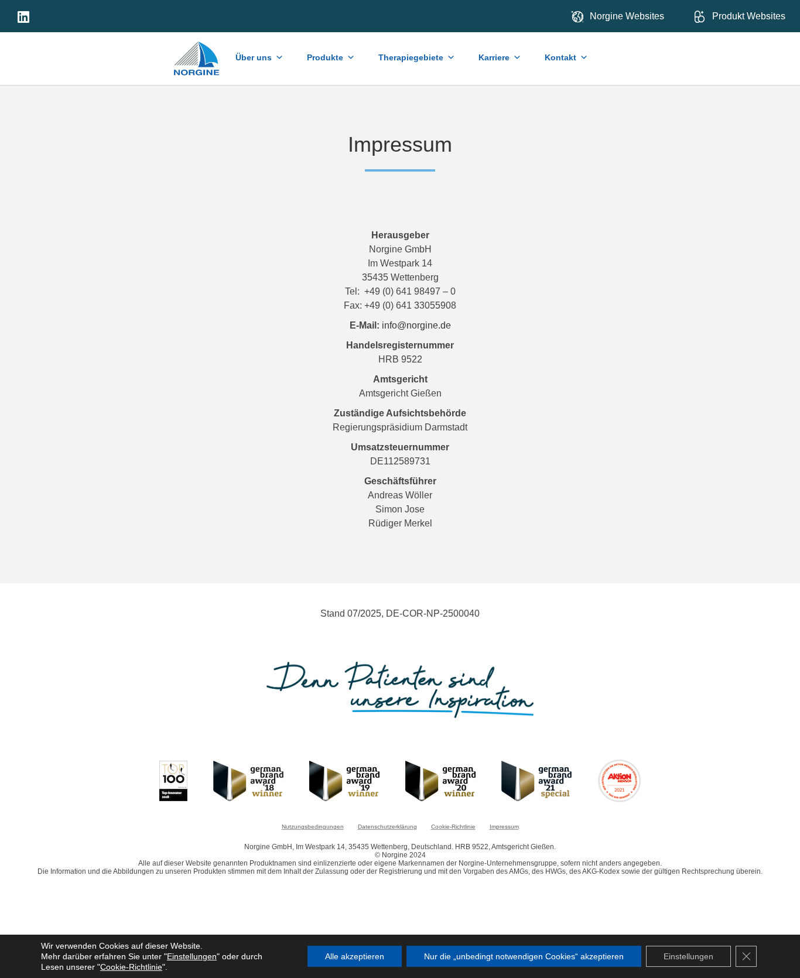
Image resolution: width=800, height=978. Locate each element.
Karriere (494, 57)
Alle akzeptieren (354, 956)
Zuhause (197, 56)
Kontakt (560, 57)
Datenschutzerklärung (387, 826)
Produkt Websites (748, 16)
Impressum (504, 826)
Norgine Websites (627, 16)
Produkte (325, 57)
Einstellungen (192, 956)
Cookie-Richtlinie (453, 826)
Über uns (253, 57)
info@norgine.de (416, 325)
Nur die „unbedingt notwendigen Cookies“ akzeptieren (524, 956)
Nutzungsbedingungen (313, 826)
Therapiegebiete (410, 57)
